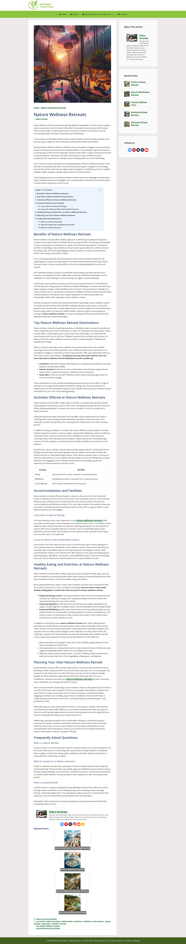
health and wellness (53, 921)
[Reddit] (79, 824)
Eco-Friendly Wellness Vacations (48, 926)
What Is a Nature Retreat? (51, 222)
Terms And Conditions (114, 941)
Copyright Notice (75, 941)
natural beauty (98, 921)
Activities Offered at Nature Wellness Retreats (56, 200)
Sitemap (137, 941)
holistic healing (67, 921)
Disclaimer (128, 941)
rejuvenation (46, 924)
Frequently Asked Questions (49, 218)
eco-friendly (40, 921)
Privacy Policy (100, 941)
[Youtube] (146, 150)
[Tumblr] (142, 150)
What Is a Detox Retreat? (51, 227)
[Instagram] (74, 824)
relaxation (55, 924)
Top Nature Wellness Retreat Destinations (55, 196)
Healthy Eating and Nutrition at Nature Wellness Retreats (62, 212)
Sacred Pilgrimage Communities (48, 928)
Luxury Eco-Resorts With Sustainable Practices (60, 209)
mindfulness (87, 921)
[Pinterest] (66, 824)
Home (36, 108)
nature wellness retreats (89, 520)
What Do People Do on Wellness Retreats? (58, 225)
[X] (70, 824)
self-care (63, 924)
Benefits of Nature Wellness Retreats (53, 193)
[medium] (138, 150)
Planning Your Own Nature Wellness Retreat (56, 215)
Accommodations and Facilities (50, 203)
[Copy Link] (83, 824)
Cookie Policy (88, 941)
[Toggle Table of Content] (98, 190)
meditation (78, 921)
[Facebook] (62, 824)
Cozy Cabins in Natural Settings (53, 206)
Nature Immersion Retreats (53, 108)
